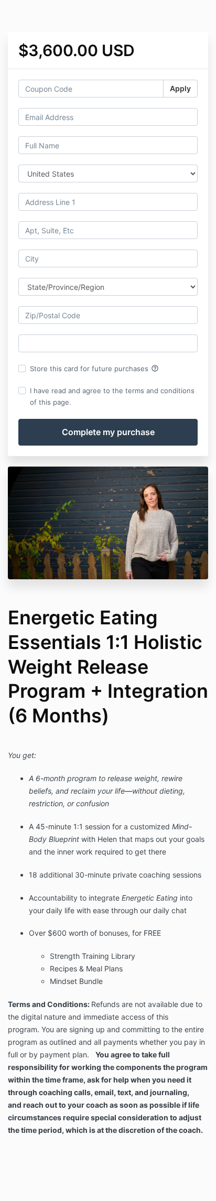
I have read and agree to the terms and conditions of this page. (112, 396)
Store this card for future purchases (94, 368)
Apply (180, 88)
